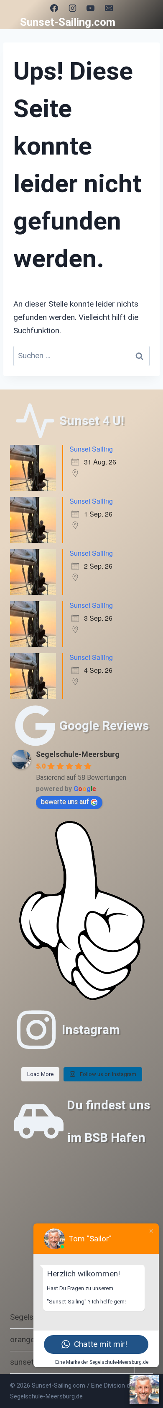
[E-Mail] (109, 8)
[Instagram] (72, 8)
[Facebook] (54, 8)
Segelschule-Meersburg (78, 754)
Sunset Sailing (91, 449)
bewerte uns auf (65, 802)
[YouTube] (91, 8)
